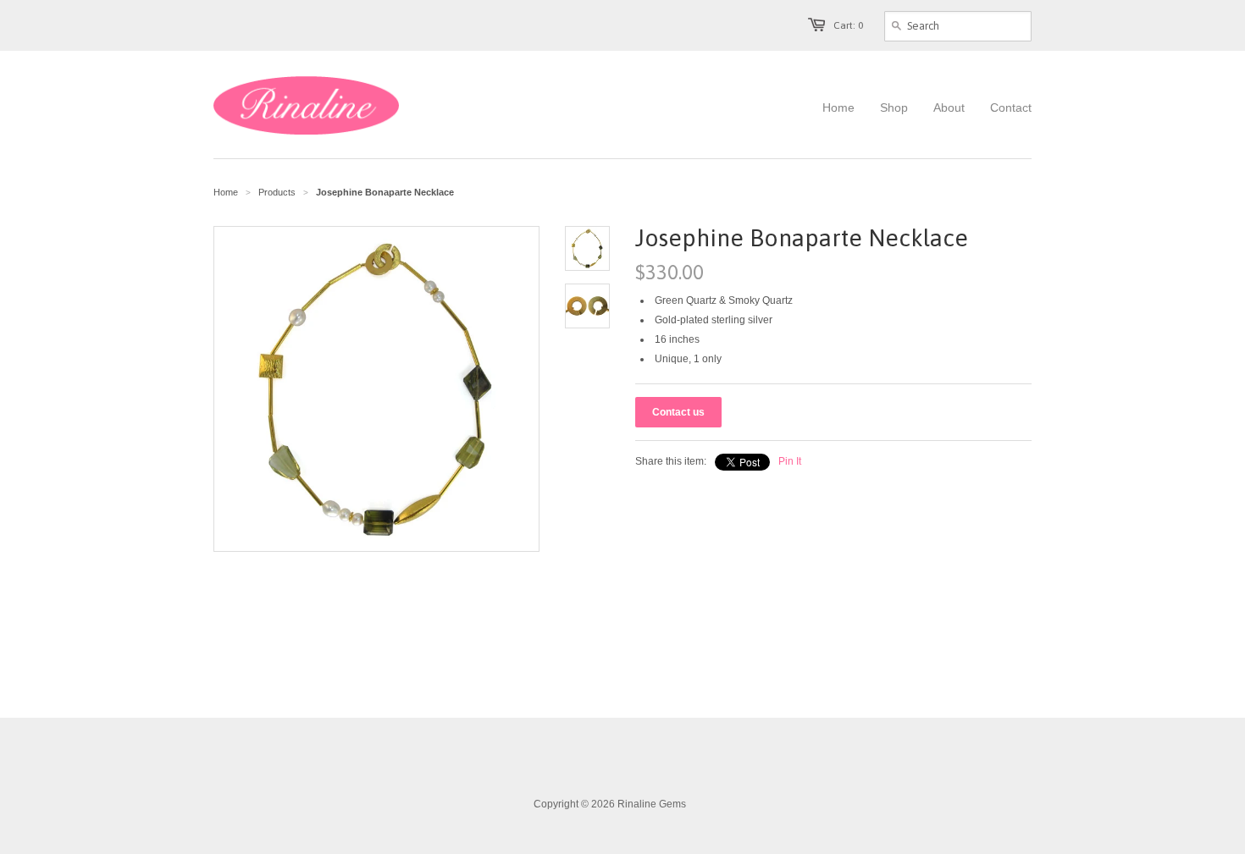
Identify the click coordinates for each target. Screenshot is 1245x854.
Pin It (789, 461)
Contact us (678, 412)
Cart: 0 (848, 25)
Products (277, 192)
